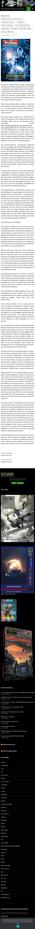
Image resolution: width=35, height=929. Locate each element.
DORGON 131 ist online (7, 716)
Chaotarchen (4, 765)
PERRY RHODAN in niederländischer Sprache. (14, 731)
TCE (2, 891)
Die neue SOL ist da (7, 454)
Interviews (4, 810)
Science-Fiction (5, 868)
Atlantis (3, 762)
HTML (10, 594)
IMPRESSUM (4, 916)
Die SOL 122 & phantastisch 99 (9, 721)
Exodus (3, 788)
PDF (6, 594)
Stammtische (4, 875)
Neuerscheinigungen (9, 751)
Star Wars (3, 881)
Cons (2, 768)
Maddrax (3, 817)
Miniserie (3, 833)
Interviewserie (5, 814)
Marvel (3, 823)
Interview (3, 807)
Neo (2, 839)
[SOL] (17, 518)
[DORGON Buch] (17, 654)
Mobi (14, 594)
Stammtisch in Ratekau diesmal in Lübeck (12, 712)
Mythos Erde (4, 836)
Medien (3, 826)
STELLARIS (4, 888)
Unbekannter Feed (8, 744)
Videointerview (5, 897)
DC (2, 772)
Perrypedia (4, 849)
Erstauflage (4, 785)
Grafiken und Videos (6, 804)
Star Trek (3, 878)
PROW (3, 862)
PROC (2, 859)
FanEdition (4, 794)
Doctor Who (4, 775)
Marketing (4, 820)
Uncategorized (5, 894)
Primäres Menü (33, 9)
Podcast (3, 852)
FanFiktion (4, 797)
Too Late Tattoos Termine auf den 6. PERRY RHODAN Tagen (17, 692)
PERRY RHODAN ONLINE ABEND (10, 846)
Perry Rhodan (5, 16)
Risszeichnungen (5, 865)
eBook (2, 594)
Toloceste (14, 35)
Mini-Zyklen (4, 830)
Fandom (3, 791)
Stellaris (3, 884)
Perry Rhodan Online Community (12, 9)
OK (18, 926)
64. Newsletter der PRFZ (8, 726)
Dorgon (3, 778)
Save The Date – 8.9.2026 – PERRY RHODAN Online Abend (17, 702)
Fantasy (3, 801)
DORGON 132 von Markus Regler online (12, 707)
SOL (2, 872)
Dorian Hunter (5, 781)
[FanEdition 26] (9, 610)
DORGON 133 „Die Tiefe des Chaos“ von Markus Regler (16, 697)
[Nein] (33, 923)
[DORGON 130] (17, 569)
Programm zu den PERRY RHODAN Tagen (12, 736)
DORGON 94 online (6, 461)
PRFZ (2, 855)
